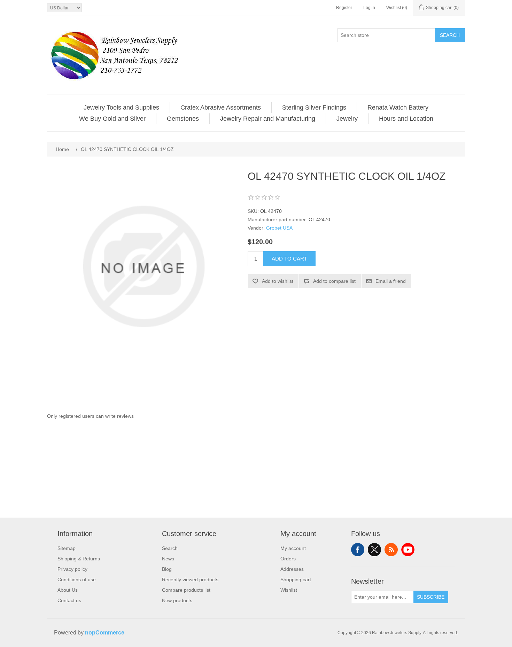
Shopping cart (295, 579)
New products (177, 600)
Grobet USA (279, 228)
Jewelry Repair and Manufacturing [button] (267, 118)
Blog (167, 569)
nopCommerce (104, 633)
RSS (391, 549)
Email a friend (390, 281)
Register (344, 7)
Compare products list (186, 590)
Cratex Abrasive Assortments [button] (220, 107)
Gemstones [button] (183, 118)
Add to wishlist (277, 281)
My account (293, 548)
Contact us (69, 600)
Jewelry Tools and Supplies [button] (121, 107)
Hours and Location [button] (406, 118)
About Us (67, 590)
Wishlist (288, 590)
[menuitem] (121, 107)
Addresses (292, 569)
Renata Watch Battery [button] (397, 107)
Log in (369, 7)
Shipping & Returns (78, 558)
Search (450, 35)
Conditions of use (76, 579)
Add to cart (289, 259)
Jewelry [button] (347, 118)
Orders (288, 558)
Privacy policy (72, 569)
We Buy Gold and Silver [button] (112, 118)
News (168, 558)
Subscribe (430, 597)
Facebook (357, 549)
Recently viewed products (190, 579)
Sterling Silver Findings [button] (314, 107)
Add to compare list (334, 281)
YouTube (407, 549)
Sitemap (66, 548)
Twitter (374, 549)
